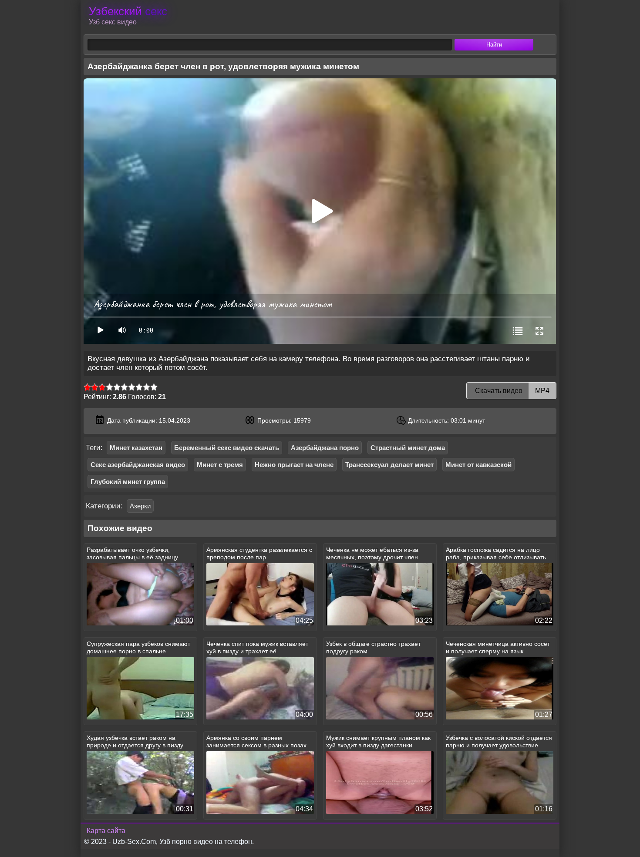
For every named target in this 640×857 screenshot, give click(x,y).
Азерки (140, 506)
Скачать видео (511, 390)
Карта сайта (106, 830)
